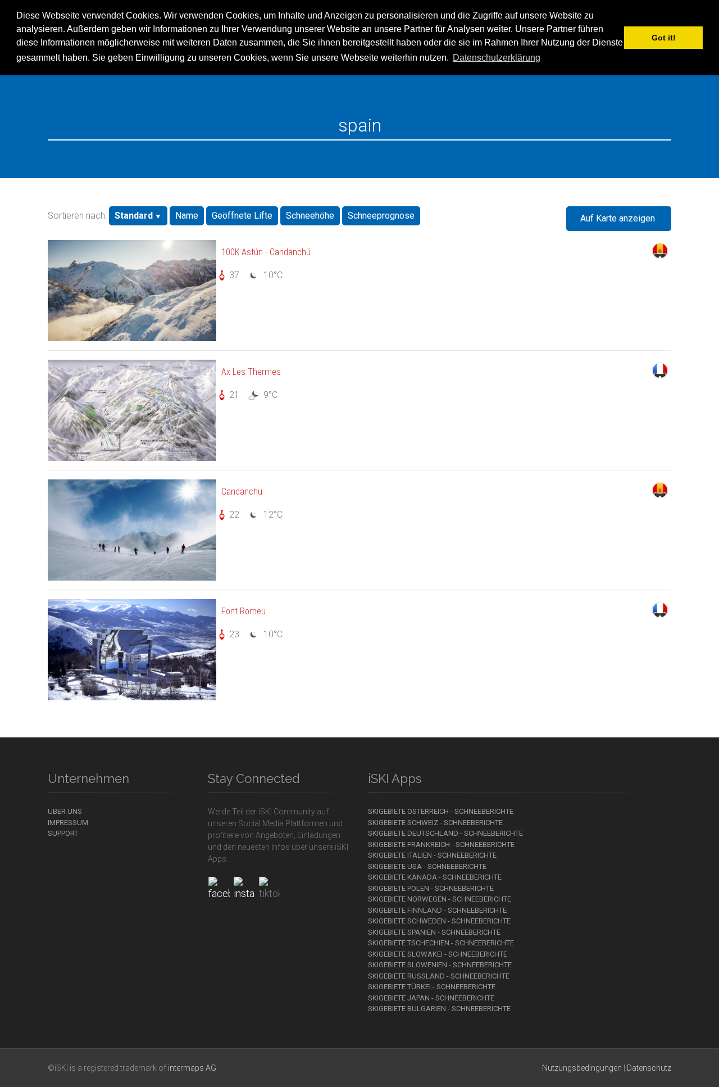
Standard (134, 215)
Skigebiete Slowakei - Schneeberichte (437, 954)
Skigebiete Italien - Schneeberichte (432, 855)
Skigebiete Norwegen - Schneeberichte (439, 899)
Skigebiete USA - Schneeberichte (427, 866)
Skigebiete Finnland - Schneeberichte (437, 910)
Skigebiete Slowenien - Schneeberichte (440, 965)
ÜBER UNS (65, 811)
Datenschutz (649, 1067)
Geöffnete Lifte (242, 215)
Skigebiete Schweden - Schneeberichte (439, 921)
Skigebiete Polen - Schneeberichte (431, 888)
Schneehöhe (310, 215)
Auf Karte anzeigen (617, 218)
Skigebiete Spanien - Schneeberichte (434, 932)
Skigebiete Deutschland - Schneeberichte (445, 833)
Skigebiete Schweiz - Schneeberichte (435, 822)
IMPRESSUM (68, 822)
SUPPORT (63, 833)
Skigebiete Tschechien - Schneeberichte (441, 943)
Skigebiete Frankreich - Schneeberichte (441, 844)
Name (186, 215)
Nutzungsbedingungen (582, 1067)
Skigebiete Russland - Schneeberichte (438, 976)
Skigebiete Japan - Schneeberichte (431, 998)
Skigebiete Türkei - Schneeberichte (431, 986)
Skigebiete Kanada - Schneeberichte (435, 877)
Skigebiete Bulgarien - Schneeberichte (439, 1008)
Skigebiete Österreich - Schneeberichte (440, 811)
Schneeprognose (381, 215)
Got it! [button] (664, 37)
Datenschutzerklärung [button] (496, 57)
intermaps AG (192, 1067)
